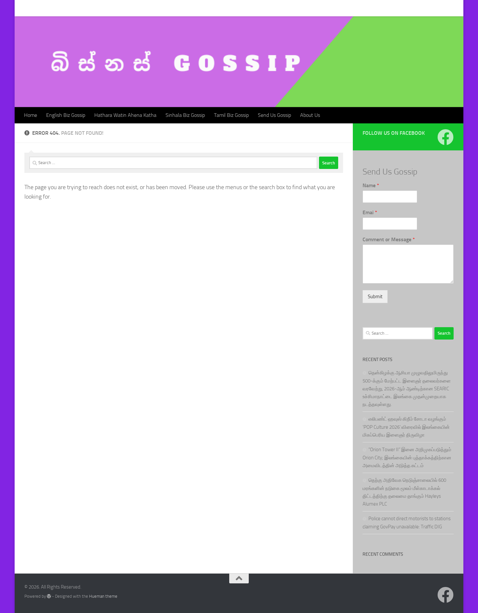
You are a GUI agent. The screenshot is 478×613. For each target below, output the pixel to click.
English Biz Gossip (60, 8)
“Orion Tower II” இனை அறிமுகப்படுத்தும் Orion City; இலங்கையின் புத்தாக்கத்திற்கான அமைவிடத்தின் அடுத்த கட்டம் (407, 457)
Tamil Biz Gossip (226, 8)
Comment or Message (389, 239)
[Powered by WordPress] (49, 596)
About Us (305, 8)
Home (25, 8)
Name (371, 185)
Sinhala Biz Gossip (180, 8)
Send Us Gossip (269, 8)
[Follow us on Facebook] (445, 137)
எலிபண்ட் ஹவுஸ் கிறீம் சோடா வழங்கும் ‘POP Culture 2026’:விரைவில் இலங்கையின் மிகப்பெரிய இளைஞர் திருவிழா (406, 427)
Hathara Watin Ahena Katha (120, 8)
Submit (375, 297)
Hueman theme (103, 596)
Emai (370, 212)
